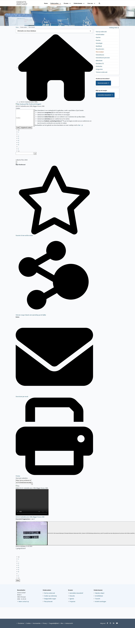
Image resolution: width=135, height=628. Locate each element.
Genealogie (99, 43)
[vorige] (18, 130)
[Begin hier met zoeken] (55, 68)
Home (46, 3)
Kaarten (98, 37)
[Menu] (16, 162)
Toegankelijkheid (54, 623)
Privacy (45, 623)
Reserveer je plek (103, 83)
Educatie (72, 596)
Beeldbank (99, 46)
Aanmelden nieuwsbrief (104, 95)
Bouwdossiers (100, 49)
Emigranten (99, 69)
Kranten (98, 40)
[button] (54, 31)
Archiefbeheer (99, 596)
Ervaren (66, 3)
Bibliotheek (99, 61)
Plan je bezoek (48, 602)
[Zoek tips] (34, 117)
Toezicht (97, 599)
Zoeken (18, 108)
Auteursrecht (69, 623)
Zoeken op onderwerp (50, 596)
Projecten (72, 602)
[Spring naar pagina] (35, 153)
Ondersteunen (78, 3)
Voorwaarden (37, 623)
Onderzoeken (54, 3)
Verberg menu (113, 28)
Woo (62, 623)
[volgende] (18, 151)
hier (79, 125)
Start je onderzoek (101, 32)
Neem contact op (24, 602)
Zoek (17, 128)
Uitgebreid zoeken (26, 128)
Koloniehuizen (100, 55)
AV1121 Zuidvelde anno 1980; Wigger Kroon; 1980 (30, 517)
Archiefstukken (100, 35)
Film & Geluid (100, 52)
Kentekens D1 (100, 63)
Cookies (28, 623)
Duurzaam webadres (22, 478)
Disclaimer (21, 623)
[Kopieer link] (32, 483)
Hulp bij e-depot (99, 593)
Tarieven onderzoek (101, 72)
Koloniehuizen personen (103, 58)
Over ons (90, 3)
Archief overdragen (100, 602)
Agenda (72, 599)
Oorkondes (99, 66)
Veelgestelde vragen (50, 599)
